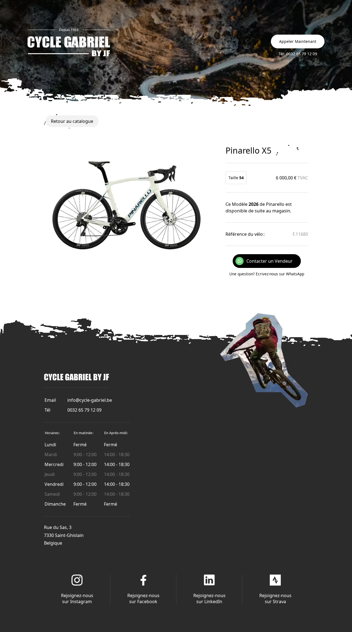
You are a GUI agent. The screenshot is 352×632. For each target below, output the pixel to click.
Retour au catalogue (72, 121)
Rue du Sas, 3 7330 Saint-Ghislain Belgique (64, 535)
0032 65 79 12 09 (84, 410)
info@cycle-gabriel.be (89, 400)
